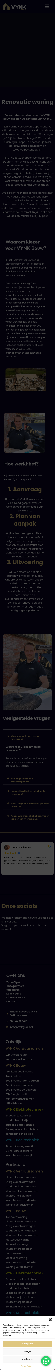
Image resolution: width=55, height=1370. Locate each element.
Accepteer (27, 1343)
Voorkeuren (27, 1359)
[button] (50, 1319)
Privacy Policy (26, 1366)
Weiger (27, 1351)
